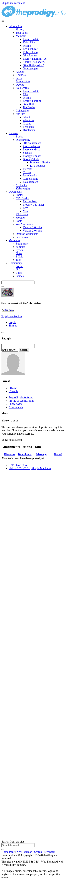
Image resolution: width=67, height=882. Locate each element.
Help (11, 464)
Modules (21, 217)
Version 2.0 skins (32, 230)
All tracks (21, 185)
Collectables (22, 110)
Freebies (27, 168)
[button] (11, 316)
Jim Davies (29, 107)
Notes (19, 253)
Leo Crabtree (30, 48)
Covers (27, 172)
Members (21, 35)
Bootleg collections (41, 162)
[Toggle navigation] (2, 21)
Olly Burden (30, 55)
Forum (19, 266)
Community (15, 263)
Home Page (8, 851)
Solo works (22, 87)
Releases (13, 133)
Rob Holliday (30, 52)
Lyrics (19, 250)
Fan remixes (30, 201)
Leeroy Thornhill (32, 100)
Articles (20, 71)
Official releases (32, 143)
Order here (7, 310)
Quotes (20, 84)
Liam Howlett (31, 39)
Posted (58, 454)
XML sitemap (24, 851)
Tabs (18, 259)
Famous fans (23, 81)
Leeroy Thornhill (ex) (35, 58)
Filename (9, 454)
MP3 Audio (22, 198)
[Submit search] (2, 849)
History (20, 29)
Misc (25, 211)
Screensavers (23, 237)
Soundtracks (30, 175)
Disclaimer (29, 130)
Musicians (14, 240)
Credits (27, 123)
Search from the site (12, 841)
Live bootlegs (37, 165)
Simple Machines (41, 468)
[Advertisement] (33, 622)
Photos (19, 194)
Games (20, 275)
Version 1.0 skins (32, 227)
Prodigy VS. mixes (33, 204)
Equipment (22, 243)
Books (19, 136)
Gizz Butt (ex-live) (33, 65)
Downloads (15, 191)
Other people (30, 68)
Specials (27, 152)
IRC (18, 269)
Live (25, 207)
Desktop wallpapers (27, 233)
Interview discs (31, 149)
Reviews (21, 74)
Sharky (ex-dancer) (33, 61)
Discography (23, 139)
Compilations (30, 178)
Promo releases (31, 146)
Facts (19, 78)
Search (38, 851)
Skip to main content (13, 3)
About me (28, 120)
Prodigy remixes (32, 155)
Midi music (22, 214)
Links (19, 272)
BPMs (19, 256)
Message (41, 454)
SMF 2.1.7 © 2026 (19, 468)
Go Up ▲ (22, 464)
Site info (20, 113)
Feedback (28, 126)
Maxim (27, 45)
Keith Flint (29, 42)
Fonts (19, 220)
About (26, 117)
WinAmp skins (24, 224)
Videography (23, 188)
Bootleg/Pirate (31, 159)
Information (15, 26)
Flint (25, 94)
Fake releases (30, 181)
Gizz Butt (28, 104)
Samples (20, 246)
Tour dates (22, 32)
